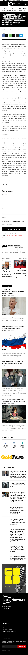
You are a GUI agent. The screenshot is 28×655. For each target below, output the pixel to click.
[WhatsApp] (10, 35)
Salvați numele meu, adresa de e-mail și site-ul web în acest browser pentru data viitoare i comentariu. (13, 222)
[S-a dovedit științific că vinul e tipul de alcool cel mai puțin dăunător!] (5, 558)
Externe (3, 349)
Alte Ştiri (8, 8)
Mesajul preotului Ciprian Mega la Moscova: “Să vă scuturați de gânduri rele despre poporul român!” (19, 273)
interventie (5, 252)
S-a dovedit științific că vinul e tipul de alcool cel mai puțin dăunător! (18, 558)
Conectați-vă (14, 442)
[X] (6, 35)
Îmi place (5, 442)
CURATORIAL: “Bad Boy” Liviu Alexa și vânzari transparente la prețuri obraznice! (17, 521)
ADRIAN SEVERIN (19, 247)
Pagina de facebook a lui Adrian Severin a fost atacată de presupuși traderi (7, 273)
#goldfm (10, 245)
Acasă (3, 8)
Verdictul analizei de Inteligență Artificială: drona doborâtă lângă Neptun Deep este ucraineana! (17, 510)
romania (23, 252)
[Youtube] (9, 608)
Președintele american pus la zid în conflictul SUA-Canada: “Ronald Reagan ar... (13, 363)
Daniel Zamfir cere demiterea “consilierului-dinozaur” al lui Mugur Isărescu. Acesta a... (13, 291)
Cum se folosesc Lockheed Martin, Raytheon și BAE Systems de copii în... (14, 400)
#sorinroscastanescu (7, 247)
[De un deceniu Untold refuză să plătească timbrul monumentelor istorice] (5, 548)
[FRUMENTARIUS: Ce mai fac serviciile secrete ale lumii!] (5, 485)
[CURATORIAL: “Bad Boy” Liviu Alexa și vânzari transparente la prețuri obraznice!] (5, 521)
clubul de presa (13, 250)
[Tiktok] (6, 608)
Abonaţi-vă (22, 646)
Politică (3, 314)
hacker (24, 250)
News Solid (4, 295)
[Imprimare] (17, 35)
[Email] (13, 35)
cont (19, 250)
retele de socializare (14, 252)
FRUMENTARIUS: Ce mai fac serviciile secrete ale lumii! (18, 484)
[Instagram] (4, 608)
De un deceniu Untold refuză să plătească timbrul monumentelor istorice (17, 548)
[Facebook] (3, 35)
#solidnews (17, 245)
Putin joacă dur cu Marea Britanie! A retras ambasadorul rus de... (14, 327)
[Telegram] (21, 35)
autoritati (4, 250)
